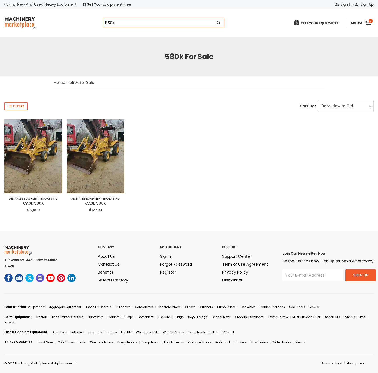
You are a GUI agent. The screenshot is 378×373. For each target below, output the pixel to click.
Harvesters (95, 317)
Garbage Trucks (199, 342)
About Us (106, 256)
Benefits (105, 272)
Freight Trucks (174, 342)
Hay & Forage (197, 317)
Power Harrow (278, 317)
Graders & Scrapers (249, 317)
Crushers (206, 307)
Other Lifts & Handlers (203, 332)
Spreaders (145, 317)
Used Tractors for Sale (68, 317)
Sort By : (308, 106)
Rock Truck (223, 342)
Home (59, 82)
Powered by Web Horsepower (343, 363)
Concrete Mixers (169, 307)
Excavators (248, 307)
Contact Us (108, 264)
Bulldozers (123, 307)
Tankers (241, 342)
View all (314, 307)
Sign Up (367, 4)
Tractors (42, 317)
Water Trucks (281, 342)
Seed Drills (332, 317)
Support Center (236, 256)
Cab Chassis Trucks (72, 342)
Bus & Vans (45, 342)
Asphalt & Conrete (98, 307)
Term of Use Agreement (245, 264)
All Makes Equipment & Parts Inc (33, 198)
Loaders (113, 317)
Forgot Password (176, 264)
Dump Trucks (226, 307)
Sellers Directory (113, 280)
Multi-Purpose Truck (306, 317)
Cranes (190, 307)
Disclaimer (232, 280)
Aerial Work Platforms (68, 332)
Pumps (129, 317)
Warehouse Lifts (147, 332)
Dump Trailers (127, 342)
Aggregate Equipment (65, 307)
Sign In (346, 4)
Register (168, 272)
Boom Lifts (95, 332)
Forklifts (126, 332)
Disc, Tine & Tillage (171, 317)
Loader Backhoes (272, 307)
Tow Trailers (259, 342)
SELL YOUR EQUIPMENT (319, 23)
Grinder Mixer (221, 317)
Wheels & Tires (354, 317)
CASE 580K (33, 203)
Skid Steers (297, 307)
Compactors (144, 307)
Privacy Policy (235, 272)
